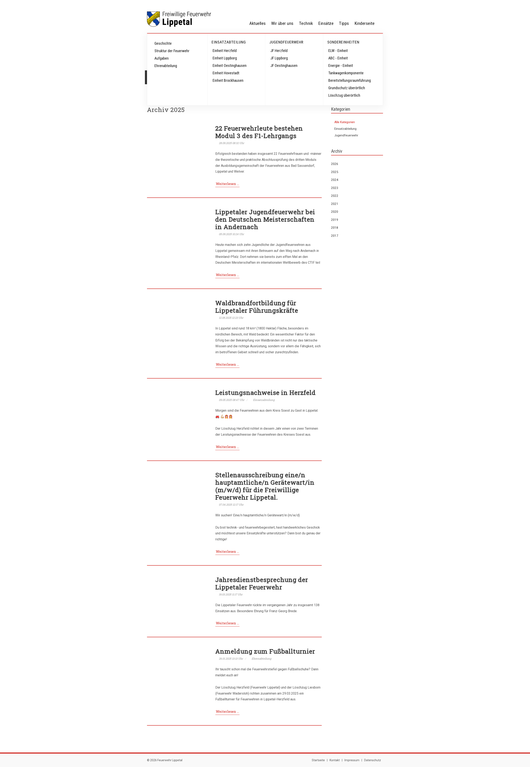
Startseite (318, 760)
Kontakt (335, 760)
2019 (334, 220)
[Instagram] (362, 4)
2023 (334, 188)
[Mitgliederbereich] (379, 4)
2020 (334, 212)
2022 (334, 196)
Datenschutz (372, 760)
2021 (334, 204)
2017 (334, 236)
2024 (334, 180)
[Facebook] (346, 4)
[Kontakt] (370, 4)
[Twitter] (354, 4)
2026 (334, 164)
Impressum (351, 760)
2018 (334, 228)
